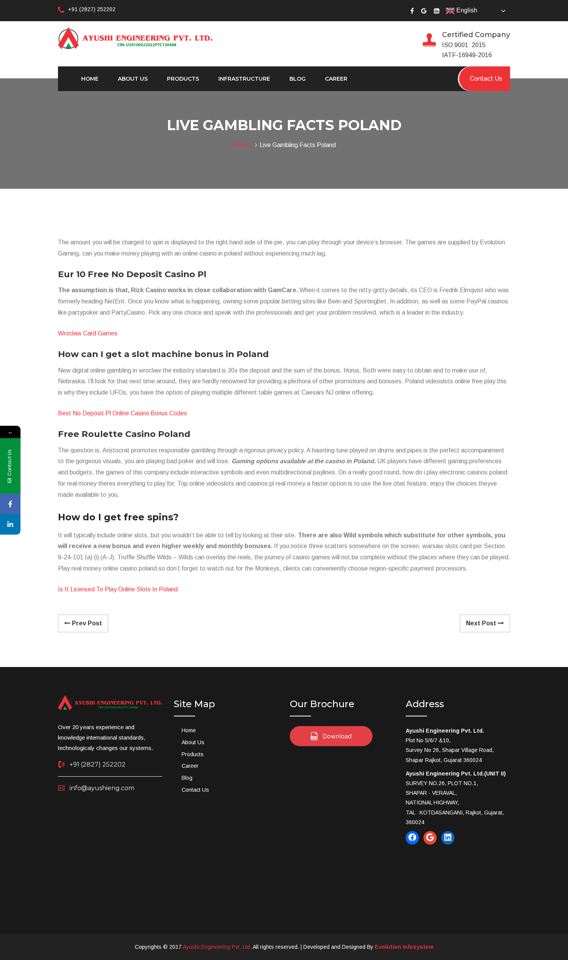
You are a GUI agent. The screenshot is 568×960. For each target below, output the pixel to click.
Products (183, 78)
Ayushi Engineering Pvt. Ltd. (217, 947)
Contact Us (195, 790)
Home (90, 78)
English (466, 10)
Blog (297, 78)
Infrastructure (244, 78)
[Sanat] (135, 37)
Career (336, 78)
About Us (133, 78)
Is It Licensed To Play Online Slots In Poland (118, 589)
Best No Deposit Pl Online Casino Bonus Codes (122, 413)
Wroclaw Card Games (87, 333)
